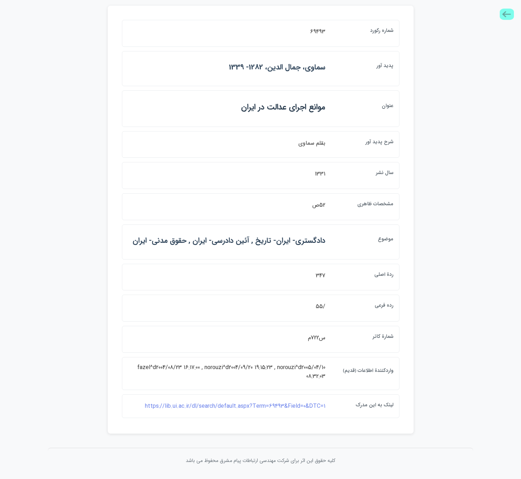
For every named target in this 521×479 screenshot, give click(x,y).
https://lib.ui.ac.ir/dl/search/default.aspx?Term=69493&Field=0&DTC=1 (235, 406)
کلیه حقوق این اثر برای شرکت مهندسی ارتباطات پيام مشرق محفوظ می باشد (260, 460)
